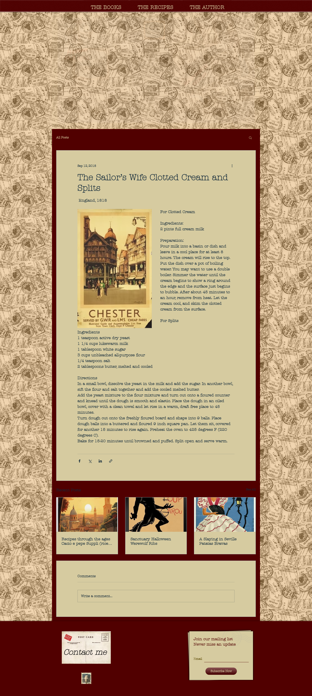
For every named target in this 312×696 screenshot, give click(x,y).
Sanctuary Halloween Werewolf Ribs (151, 541)
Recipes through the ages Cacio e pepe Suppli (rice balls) (86, 541)
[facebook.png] (86, 678)
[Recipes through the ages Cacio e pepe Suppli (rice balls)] (87, 514)
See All (251, 489)
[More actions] (232, 165)
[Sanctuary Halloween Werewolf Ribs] (156, 514)
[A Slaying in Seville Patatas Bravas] (225, 514)
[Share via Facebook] (79, 461)
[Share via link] (111, 461)
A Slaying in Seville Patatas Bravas (218, 541)
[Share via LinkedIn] (100, 461)
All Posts (62, 137)
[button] (156, 70)
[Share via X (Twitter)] (90, 461)
